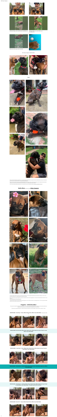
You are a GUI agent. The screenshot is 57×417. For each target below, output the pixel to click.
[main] (28, 53)
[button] (1, 415)
